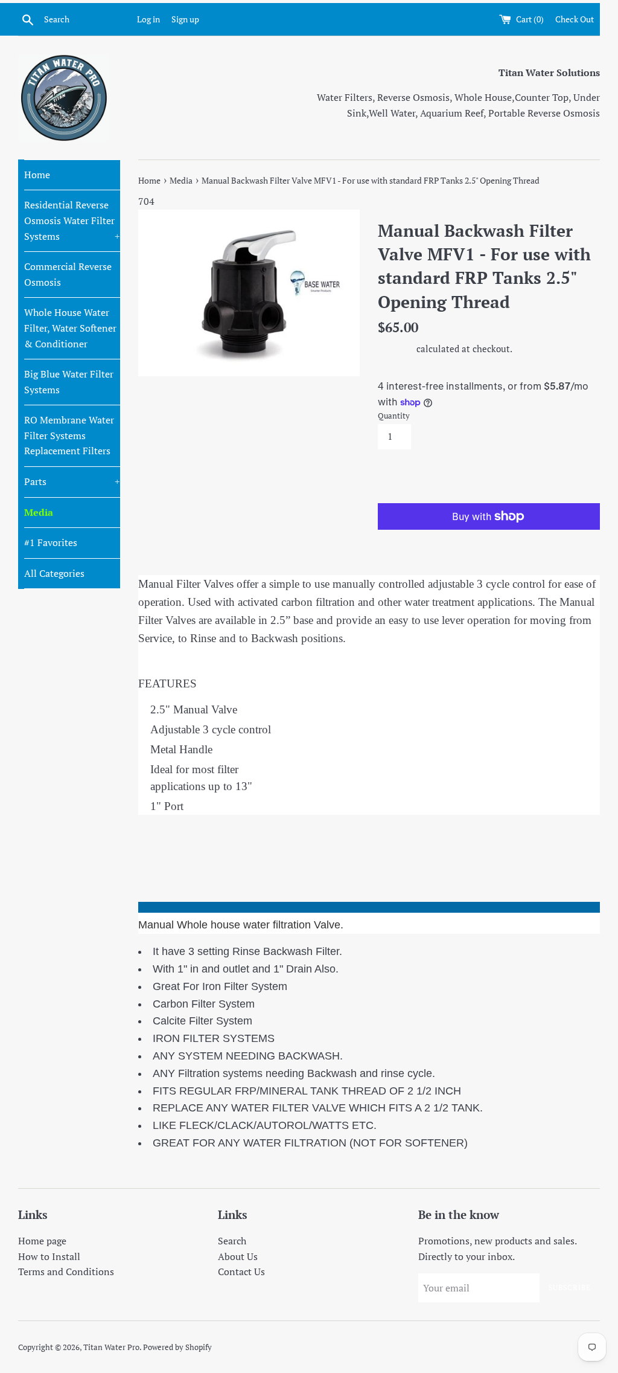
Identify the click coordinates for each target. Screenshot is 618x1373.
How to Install (49, 1256)
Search (232, 1240)
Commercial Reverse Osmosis (68, 274)
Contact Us (241, 1271)
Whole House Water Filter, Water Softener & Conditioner (70, 328)
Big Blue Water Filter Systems (68, 381)
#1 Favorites (50, 542)
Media (38, 512)
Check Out (574, 19)
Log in (148, 19)
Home (37, 174)
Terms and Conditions (66, 1271)
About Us (238, 1256)
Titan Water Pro (111, 1347)
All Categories (54, 573)
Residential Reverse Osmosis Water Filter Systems (72, 220)
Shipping (396, 348)
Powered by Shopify (177, 1347)
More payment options (434, 541)
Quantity (394, 416)
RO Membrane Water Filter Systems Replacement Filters (69, 435)
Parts (72, 481)
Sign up (185, 19)
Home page (42, 1240)
